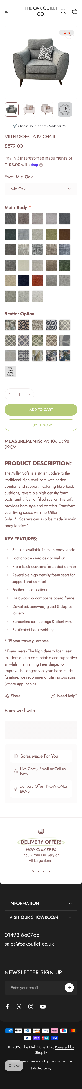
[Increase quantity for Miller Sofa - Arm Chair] (29, 394)
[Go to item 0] (12, 109)
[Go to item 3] (47, 109)
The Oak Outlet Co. (41, 11)
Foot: (19, 177)
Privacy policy (40, 1061)
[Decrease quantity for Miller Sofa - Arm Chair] (9, 394)
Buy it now (41, 425)
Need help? (67, 696)
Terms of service (61, 1061)
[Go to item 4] (65, 109)
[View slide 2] (38, 871)
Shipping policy (41, 1068)
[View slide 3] (43, 871)
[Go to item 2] (29, 109)
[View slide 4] (49, 871)
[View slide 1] (33, 871)
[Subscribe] (69, 987)
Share (15, 696)
